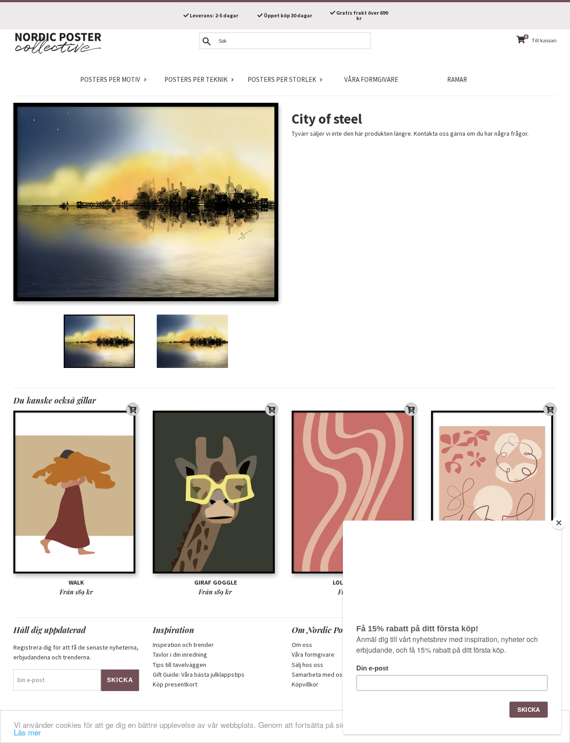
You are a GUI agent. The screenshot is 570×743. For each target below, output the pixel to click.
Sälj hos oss (307, 665)
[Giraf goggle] (216, 491)
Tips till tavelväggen (179, 665)
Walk (76, 582)
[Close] (559, 522)
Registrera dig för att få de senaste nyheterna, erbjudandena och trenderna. (75, 652)
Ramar (457, 79)
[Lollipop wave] (355, 491)
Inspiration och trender (183, 645)
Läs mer (27, 732)
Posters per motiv (110, 79)
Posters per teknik (196, 79)
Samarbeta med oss (319, 674)
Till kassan (544, 40)
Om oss (302, 645)
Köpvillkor (305, 684)
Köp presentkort (175, 684)
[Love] (494, 491)
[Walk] (76, 491)
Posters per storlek (282, 79)
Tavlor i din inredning (180, 654)
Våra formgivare (371, 79)
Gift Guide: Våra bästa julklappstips (198, 674)
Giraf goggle (215, 582)
